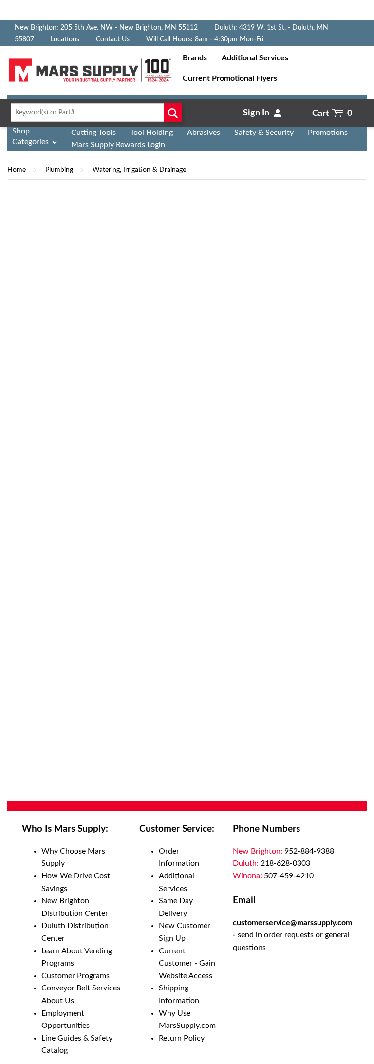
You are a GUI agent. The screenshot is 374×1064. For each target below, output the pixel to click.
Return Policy (182, 1038)
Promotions (328, 132)
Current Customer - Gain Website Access (187, 963)
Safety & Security (264, 132)
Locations (65, 39)
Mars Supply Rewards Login (118, 145)
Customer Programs (75, 976)
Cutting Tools (93, 132)
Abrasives (203, 132)
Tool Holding (151, 132)
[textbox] (93, 112)
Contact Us (113, 39)
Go (172, 112)
